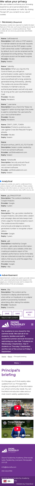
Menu (16, 363)
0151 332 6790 (7, 471)
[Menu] (32, 324)
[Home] (13, 324)
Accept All (29, 313)
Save (7, 314)
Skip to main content (10, 318)
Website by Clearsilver (24, 484)
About (10, 356)
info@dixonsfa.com (9, 467)
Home (4, 356)
